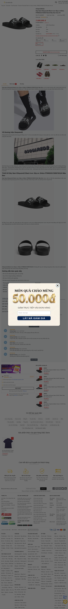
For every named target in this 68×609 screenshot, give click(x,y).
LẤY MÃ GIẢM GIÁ (34, 318)
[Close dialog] (57, 285)
